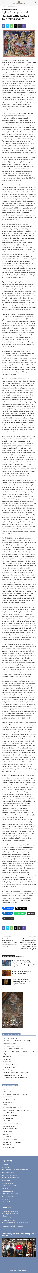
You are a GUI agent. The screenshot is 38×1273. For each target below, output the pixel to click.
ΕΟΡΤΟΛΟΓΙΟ (7, 1137)
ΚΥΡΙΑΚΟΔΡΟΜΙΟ (8, 1131)
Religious (5, 1054)
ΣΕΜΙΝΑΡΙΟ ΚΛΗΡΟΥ (9, 1126)
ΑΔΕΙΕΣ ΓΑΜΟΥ (7, 1102)
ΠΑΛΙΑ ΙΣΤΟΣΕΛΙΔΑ (8, 1147)
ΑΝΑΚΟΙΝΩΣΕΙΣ (7, 1091)
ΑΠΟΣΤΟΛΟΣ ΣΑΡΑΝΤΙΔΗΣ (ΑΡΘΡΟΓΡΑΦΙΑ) (16, 1078)
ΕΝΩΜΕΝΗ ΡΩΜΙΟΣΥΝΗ (10, 1064)
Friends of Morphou (8, 1070)
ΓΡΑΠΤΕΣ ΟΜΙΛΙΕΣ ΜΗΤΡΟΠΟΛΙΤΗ (13, 1048)
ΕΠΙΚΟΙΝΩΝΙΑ (6, 1202)
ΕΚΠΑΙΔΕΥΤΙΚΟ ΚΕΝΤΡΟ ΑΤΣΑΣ (12, 1142)
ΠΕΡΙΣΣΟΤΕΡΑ (20, 956)
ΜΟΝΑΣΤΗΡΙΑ (7, 1121)
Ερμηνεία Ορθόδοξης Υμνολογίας (12, 1075)
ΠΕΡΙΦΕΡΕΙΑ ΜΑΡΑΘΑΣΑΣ (9, 1175)
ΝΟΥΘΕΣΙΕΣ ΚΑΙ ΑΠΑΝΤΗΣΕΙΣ (11, 1046)
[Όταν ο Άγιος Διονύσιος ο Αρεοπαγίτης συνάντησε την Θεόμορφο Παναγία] (6, 982)
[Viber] (24, 26)
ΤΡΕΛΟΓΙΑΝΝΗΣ (7, 1062)
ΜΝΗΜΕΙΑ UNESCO (8, 1113)
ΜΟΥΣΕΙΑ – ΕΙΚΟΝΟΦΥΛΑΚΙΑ (11, 1123)
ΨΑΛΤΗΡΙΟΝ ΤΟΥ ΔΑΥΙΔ (10, 1038)
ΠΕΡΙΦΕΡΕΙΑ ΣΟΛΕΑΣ (8, 1172)
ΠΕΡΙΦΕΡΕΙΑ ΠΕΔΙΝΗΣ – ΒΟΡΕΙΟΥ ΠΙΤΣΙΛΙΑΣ (15, 1170)
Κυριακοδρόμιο (11, 6)
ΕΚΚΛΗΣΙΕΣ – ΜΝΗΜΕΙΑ (10, 1115)
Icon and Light (7, 1059)
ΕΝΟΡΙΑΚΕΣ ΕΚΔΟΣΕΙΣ (9, 1099)
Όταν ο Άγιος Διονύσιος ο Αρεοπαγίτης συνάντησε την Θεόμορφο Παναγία (21, 982)
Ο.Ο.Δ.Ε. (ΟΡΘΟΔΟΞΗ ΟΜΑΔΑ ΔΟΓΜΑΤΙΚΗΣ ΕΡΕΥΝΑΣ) (19, 1051)
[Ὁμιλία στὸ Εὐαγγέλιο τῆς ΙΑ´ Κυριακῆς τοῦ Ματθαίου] (6, 973)
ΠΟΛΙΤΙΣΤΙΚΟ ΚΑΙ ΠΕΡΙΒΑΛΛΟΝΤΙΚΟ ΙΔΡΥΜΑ (16, 1110)
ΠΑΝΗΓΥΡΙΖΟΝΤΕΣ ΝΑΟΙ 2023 (12, 1107)
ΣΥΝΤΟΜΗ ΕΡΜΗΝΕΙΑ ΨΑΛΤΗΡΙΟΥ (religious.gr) (16, 1041)
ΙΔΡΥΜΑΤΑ (6, 1105)
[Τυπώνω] (20, 26)
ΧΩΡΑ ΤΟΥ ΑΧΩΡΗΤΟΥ (9, 1067)
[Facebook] (3, 26)
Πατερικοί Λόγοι (13, 9)
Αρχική (3, 6)
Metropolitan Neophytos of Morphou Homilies (16, 1072)
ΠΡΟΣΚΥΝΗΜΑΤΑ (8, 1118)
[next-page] (6, 988)
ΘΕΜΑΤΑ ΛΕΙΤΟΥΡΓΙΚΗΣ (10, 1129)
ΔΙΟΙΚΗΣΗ (6, 1089)
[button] (3, 2)
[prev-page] (3, 988)
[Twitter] (7, 26)
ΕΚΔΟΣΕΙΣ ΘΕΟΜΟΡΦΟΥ (10, 1139)
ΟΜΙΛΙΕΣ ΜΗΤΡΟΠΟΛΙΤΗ (10, 1043)
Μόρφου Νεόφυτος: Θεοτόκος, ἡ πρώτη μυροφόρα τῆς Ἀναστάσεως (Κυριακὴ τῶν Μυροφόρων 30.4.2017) (10, 942)
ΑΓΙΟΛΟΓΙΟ (6, 1134)
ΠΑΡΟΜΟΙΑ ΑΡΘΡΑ (8, 956)
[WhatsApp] (11, 26)
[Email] (15, 26)
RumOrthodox (7, 1056)
